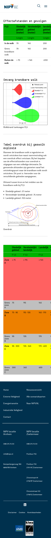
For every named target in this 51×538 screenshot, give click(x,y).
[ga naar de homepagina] (11, 6)
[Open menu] (46, 6)
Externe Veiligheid (11, 396)
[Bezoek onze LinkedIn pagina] (25, 506)
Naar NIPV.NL (32, 403)
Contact (7, 417)
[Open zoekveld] (39, 6)
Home (6, 390)
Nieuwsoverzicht (34, 390)
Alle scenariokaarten (35, 396)
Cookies (22, 512)
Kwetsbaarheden (34, 512)
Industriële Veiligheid (12, 410)
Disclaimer (12, 512)
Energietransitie (10, 403)
